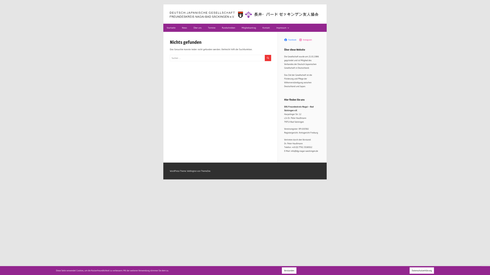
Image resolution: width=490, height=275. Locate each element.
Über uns (197, 27)
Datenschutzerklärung (422, 270)
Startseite (171, 27)
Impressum (281, 27)
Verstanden (289, 270)
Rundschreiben (228, 27)
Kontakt (266, 27)
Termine (211, 27)
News (184, 27)
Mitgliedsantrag (249, 27)
